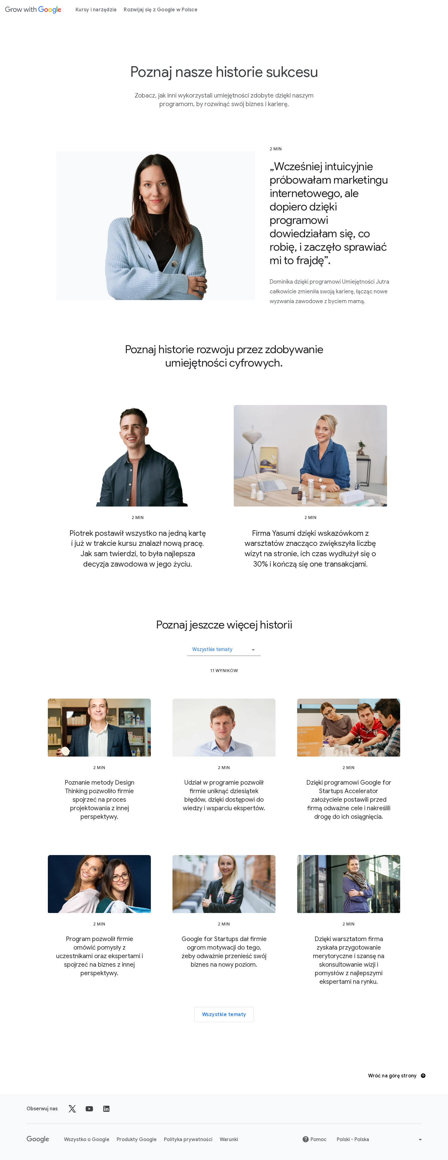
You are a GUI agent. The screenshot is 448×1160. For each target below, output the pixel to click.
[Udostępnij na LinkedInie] (106, 1108)
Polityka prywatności (188, 1140)
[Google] (33, 9)
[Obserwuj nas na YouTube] (89, 1108)
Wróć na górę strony (393, 1076)
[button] (224, 647)
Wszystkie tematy (224, 1014)
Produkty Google (137, 1140)
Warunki (229, 1140)
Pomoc (318, 1140)
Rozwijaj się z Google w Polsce (160, 10)
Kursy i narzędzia (96, 10)
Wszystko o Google (86, 1140)
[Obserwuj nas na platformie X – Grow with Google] (72, 1108)
